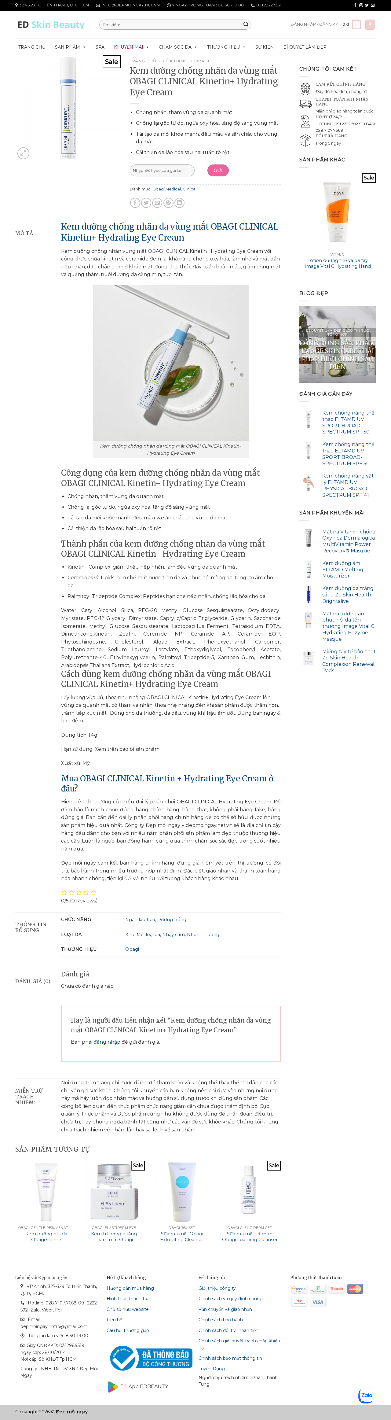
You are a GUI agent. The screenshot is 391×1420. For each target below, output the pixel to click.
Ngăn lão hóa (140, 919)
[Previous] (299, 227)
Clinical (189, 189)
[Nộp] (246, 25)
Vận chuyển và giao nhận (225, 1309)
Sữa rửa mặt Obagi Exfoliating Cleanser (182, 1236)
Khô (129, 934)
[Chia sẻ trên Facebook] (135, 203)
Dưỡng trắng (171, 919)
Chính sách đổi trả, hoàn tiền (228, 1330)
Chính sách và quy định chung (231, 1298)
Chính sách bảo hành (221, 1319)
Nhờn (193, 934)
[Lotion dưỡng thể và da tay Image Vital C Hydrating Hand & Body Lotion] (337, 211)
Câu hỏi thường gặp (128, 1330)
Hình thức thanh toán (129, 1298)
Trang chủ (32, 47)
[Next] (375, 227)
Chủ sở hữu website (128, 1309)
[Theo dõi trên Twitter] (367, 5)
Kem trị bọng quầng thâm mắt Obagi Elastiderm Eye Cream (114, 1239)
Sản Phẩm (67, 47)
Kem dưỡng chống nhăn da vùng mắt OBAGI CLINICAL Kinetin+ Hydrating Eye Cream (170, 231)
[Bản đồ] (370, 25)
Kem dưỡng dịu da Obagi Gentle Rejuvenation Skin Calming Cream (46, 1242)
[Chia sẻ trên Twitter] (146, 203)
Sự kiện (264, 47)
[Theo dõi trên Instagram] (361, 5)
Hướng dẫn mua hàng (130, 1288)
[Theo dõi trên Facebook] (355, 5)
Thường (210, 934)
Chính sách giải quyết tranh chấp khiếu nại (239, 1344)
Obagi (201, 60)
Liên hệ (114, 1319)
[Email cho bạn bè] (157, 203)
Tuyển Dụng (212, 1368)
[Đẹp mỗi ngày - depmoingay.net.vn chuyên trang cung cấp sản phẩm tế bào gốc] (52, 24)
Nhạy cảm (173, 934)
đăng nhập (106, 1042)
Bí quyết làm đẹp (305, 47)
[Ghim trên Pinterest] (168, 203)
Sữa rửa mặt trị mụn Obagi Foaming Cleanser (250, 1236)
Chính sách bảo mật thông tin (230, 1358)
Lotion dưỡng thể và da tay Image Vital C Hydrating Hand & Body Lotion (338, 266)
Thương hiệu (223, 47)
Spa (100, 47)
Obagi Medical (166, 189)
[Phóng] (23, 153)
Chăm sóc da (175, 47)
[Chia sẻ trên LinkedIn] (179, 203)
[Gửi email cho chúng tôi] (373, 5)
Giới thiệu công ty (217, 1288)
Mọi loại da (148, 934)
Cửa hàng (175, 60)
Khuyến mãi (128, 47)
